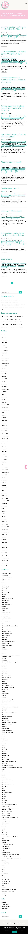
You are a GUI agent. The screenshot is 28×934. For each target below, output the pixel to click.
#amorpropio (15, 60)
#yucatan (4, 826)
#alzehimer (8, 167)
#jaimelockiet (4, 704)
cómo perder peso (9, 144)
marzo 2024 (4, 397)
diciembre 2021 (5, 464)
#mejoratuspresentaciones (7, 732)
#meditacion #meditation (7, 730)
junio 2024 (4, 391)
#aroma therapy (15, 167)
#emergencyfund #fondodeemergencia (10, 662)
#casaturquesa (5, 616)
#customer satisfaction (7, 633)
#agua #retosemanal (17, 87)
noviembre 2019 (5, 500)
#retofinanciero (5, 782)
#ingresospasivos (5, 693)
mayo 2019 (4, 511)
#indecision (4, 691)
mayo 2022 (4, 451)
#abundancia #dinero (5, 59)
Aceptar (14, 932)
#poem (3, 769)
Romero (3, 887)
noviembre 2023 (5, 404)
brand (3, 838)
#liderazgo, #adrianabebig (7, 716)
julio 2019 (4, 508)
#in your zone (5, 689)
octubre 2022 (5, 438)
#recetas (4, 775)
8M (2, 830)
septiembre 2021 (5, 472)
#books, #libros (9, 216)
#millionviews (5, 741)
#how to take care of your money (8, 685)
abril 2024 (4, 394)
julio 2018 (4, 537)
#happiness (14, 35)
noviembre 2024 (5, 389)
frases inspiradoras (11, 171)
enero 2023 (4, 430)
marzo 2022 (4, 456)
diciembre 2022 (5, 433)
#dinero (3, 647)
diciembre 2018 (5, 524)
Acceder (4, 902)
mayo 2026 (4, 342)
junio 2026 (4, 339)
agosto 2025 (4, 365)
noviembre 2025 (5, 358)
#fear (3, 669)
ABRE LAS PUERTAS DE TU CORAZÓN (10, 305)
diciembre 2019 (5, 498)
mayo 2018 (4, 542)
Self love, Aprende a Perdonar (7, 146)
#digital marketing (5, 643)
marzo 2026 (4, 347)
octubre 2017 (5, 560)
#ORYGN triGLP (12, 36)
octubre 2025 (5, 360)
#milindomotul (5, 740)
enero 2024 (4, 402)
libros (3, 869)
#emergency (4, 660)
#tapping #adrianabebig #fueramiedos (10, 804)
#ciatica (3, 623)
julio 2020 (4, 482)
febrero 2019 (4, 518)
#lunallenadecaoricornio (7, 724)
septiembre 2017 (5, 563)
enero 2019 (4, 521)
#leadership (4, 708)
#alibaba (3, 584)
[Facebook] (26, 466)
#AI (3, 581)
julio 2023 (4, 415)
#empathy (4, 664)
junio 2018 (4, 539)
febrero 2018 (4, 550)
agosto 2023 (4, 412)
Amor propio (4, 832)
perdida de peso (5, 879)
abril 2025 (4, 376)
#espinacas (15, 217)
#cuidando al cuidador (9, 88)
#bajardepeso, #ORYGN (7, 604)
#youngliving (4, 825)
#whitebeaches (5, 823)
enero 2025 (4, 384)
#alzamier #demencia (6, 588)
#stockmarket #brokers (7, 792)
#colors (3, 627)
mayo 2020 (4, 487)
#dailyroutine (20, 61)
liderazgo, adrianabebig (6, 871)
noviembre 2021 (5, 467)
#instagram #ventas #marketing (8, 701)
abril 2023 (4, 422)
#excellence (4, 667)
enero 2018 (4, 552)
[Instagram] (26, 468)
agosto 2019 (4, 506)
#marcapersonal (5, 728)
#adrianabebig (4, 34)
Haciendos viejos (5, 861)
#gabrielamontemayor (6, 675)
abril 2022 (4, 454)
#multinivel (4, 749)
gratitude (4, 860)
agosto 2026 (4, 334)
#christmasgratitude (5, 168)
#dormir (8, 35)
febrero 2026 (4, 350)
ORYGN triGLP (5, 877)
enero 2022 (4, 461)
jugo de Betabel (8, 145)
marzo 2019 (4, 516)
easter (3, 850)
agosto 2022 (4, 443)
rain (3, 885)
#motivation (4, 747)
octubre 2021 (5, 469)
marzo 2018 (4, 547)
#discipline (4, 35)
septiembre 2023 (5, 409)
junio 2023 (4, 417)
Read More (4, 45)
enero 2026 (4, 352)
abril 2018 (4, 544)
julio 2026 (4, 337)
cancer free (4, 171)
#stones (4, 794)
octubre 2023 (5, 407)
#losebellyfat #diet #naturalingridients (10, 722)
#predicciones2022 (6, 773)
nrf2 (3, 875)
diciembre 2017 (5, 555)
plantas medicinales (5, 119)
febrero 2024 (4, 399)
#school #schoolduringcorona (8, 784)
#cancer (3, 610)
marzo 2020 (4, 493)
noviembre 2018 (5, 526)
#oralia (3, 757)
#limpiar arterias (16, 264)
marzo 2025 (4, 378)
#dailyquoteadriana (12, 61)
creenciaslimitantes (6, 848)
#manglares (4, 726)
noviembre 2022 (5, 435)
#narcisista (4, 753)
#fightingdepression (11, 62)
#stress (3, 144)
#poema (3, 771)
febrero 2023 (4, 428)
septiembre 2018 (5, 531)
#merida (3, 734)
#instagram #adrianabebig (7, 699)
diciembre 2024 (5, 386)
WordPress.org (5, 908)
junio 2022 (4, 448)
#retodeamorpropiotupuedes (7, 90)
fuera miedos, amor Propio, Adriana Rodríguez (11, 858)
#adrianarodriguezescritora (13, 34)
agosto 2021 (4, 474)
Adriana (3, 32)
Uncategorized (12, 63)
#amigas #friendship (10, 193)
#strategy (4, 796)
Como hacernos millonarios (18, 118)
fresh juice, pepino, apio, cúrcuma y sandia (10, 856)
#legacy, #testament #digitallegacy (9, 712)
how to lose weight (6, 863)
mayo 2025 (4, 373)
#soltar (3, 790)
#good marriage (5, 679)
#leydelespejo (18, 89)
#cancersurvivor (23, 34)
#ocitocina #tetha (5, 755)
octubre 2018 (5, 529)
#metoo (3, 738)
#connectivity (5, 629)
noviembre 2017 (5, 557)
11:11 (23, 170)
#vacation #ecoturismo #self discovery (10, 817)
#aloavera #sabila (5, 586)
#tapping (4, 802)
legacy (3, 867)
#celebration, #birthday (13, 195)
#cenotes (4, 619)
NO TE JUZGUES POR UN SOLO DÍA (9, 302)
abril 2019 (4, 513)
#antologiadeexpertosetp (20, 193)
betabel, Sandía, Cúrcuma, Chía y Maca (10, 836)
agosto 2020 (4, 480)
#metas (24, 143)
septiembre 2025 (5, 363)
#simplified (4, 788)
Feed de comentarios (6, 906)
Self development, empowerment (16, 119)
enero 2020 (4, 495)
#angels (3, 596)
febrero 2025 (4, 381)
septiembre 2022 (5, 441)
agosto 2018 (4, 534)
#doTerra (4, 653)
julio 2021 (4, 477)
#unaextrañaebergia (6, 813)
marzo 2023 (4, 425)
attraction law (5, 834)
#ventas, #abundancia (6, 821)
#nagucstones (5, 751)
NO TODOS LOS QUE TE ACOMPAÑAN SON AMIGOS (13, 304)
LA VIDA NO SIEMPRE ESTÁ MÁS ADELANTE (11, 300)
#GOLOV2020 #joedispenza (8, 677)
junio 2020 (4, 485)
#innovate (4, 695)
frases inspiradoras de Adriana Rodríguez (10, 854)
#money (3, 745)
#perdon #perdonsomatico (7, 765)
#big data (4, 606)
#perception (4, 763)
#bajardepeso (22, 60)
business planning (5, 840)
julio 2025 (4, 368)
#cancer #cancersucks (6, 612)
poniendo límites (5, 883)
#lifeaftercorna (5, 718)
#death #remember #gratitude (12, 242)
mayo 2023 (4, 420)
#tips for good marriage (7, 811)
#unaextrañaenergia (6, 815)
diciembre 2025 (5, 355)
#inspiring (19, 143)
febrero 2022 (4, 459)
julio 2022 (4, 446)
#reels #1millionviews (6, 778)
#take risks (4, 800)
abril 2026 (4, 345)
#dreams (4, 658)
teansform (4, 893)
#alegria (3, 167)
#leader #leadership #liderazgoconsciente (10, 706)
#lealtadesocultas (5, 710)
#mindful (4, 743)
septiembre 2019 (5, 503)
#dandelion (4, 242)
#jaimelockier (4, 703)
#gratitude (18, 62)
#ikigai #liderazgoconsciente (8, 687)
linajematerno (5, 873)
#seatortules (4, 786)
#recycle (4, 776)
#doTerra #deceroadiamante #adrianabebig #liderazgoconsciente (13, 89)
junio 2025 (4, 371)
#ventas (3, 819)
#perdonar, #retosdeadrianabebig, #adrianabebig (12, 767)
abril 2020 (4, 490)
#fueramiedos (5, 673)
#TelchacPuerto (5, 806)
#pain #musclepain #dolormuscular (9, 761)
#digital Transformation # (7, 645)
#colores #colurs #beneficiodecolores (18, 168)
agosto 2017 (4, 565)
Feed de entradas (5, 904)
